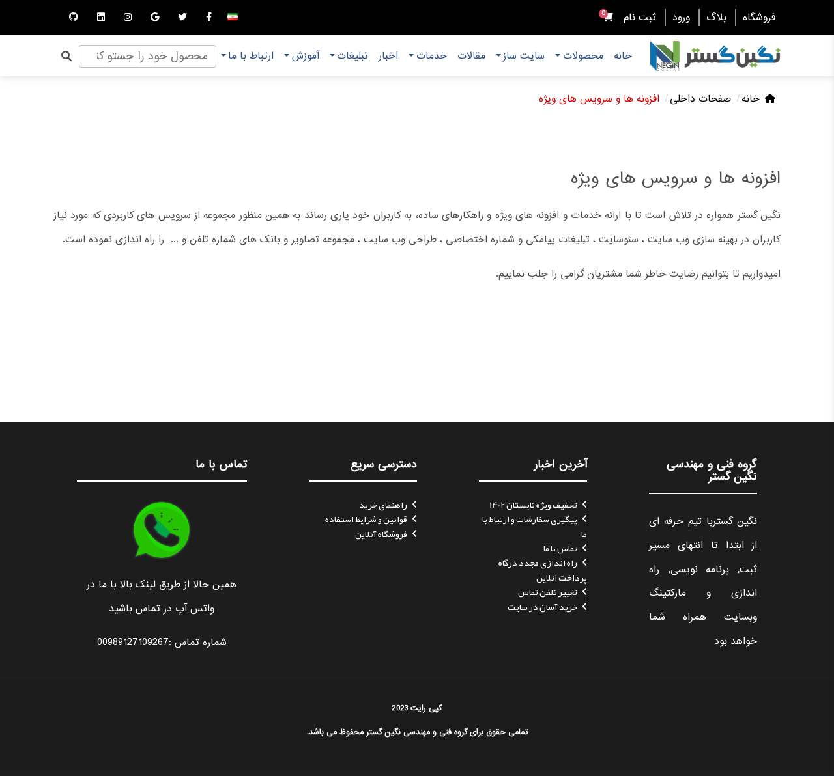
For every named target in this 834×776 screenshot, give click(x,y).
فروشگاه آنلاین (381, 534)
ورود (681, 17)
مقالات (471, 56)
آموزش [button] (305, 56)
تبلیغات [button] (352, 56)
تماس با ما (560, 548)
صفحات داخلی (700, 99)
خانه (623, 56)
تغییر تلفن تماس (547, 592)
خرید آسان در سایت (542, 607)
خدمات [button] (431, 56)
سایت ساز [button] (524, 56)
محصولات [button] (583, 56)
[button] (232, 17)
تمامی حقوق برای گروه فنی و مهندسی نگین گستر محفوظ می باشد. (417, 732)
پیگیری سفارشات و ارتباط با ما (534, 526)
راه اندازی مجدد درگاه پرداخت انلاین (542, 569)
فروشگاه (759, 17)
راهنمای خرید (383, 504)
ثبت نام (640, 17)
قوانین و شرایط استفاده (366, 519)
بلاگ (716, 17)
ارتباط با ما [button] (251, 56)
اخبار (388, 56)
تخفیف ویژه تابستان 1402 (533, 504)
